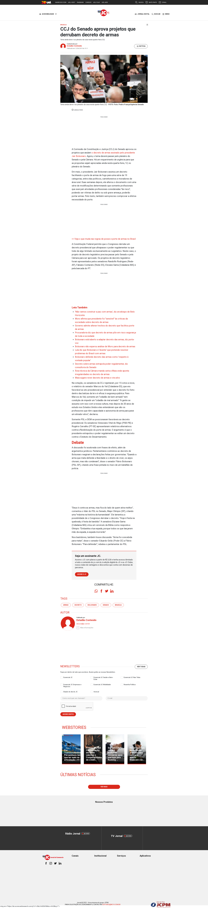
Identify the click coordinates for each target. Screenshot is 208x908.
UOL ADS (105, 2)
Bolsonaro (92, 605)
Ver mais (104, 787)
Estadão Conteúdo (74, 46)
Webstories (74, 727)
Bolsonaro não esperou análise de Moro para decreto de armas (105, 346)
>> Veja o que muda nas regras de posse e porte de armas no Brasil (104, 239)
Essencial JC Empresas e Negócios (72, 685)
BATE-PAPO (153, 2)
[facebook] (101, 591)
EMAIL (164, 2)
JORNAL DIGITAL (143, 14)
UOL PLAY (96, 2)
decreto (78, 605)
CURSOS (88, 2)
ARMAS (65, 605)
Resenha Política (130, 685)
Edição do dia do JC (70, 692)
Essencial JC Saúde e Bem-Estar (103, 677)
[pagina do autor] (67, 623)
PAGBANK (80, 2)
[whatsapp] (96, 591)
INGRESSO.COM (60, 2)
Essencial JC (67, 677)
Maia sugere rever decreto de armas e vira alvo (97, 377)
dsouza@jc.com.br (83, 624)
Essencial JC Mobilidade (102, 685)
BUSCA (141, 2)
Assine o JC (81, 574)
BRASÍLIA (118, 605)
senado (106, 605)
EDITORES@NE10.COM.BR (111, 904)
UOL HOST (71, 2)
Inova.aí (96, 692)
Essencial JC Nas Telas (132, 677)
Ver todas (141, 667)
